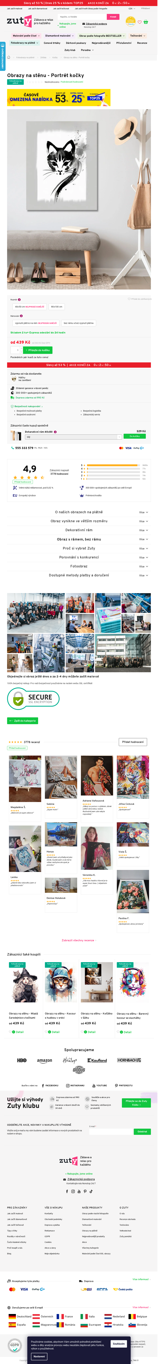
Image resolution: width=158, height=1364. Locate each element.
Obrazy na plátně (88, 1230)
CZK (130, 8)
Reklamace (49, 1230)
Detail (19, 1032)
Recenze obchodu (126, 1219)
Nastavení (38, 1356)
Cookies (47, 1242)
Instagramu (76, 1085)
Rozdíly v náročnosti (15, 1236)
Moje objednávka (51, 1253)
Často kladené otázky (15, 1242)
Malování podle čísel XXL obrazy (95, 1253)
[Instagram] (72, 1191)
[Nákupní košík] (146, 22)
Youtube (100, 1085)
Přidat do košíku (36, 350)
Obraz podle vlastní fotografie (94, 1213)
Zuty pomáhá (124, 1236)
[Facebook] (66, 1191)
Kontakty (48, 1213)
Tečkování (85, 1225)
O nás (121, 1213)
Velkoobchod (124, 1230)
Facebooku (50, 1085)
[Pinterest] (84, 1191)
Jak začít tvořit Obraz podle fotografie (90, 8)
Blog (8, 1253)
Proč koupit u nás (13, 1248)
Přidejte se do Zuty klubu (135, 1102)
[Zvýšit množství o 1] (20, 348)
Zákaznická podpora (95, 23)
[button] (132, 742)
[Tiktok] (90, 1191)
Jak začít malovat (13, 8)
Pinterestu (124, 1085)
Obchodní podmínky (52, 1219)
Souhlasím (118, 1343)
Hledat (112, 16)
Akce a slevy (49, 1248)
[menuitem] (25, 36)
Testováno (123, 1225)
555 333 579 (23, 448)
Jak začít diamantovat (36, 8)
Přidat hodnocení (21, 481)
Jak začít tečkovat (60, 8)
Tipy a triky (11, 1230)
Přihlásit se (141, 1132)
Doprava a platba (51, 1225)
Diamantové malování (90, 1219)
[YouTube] (78, 1191)
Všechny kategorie (89, 1248)
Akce (83, 1242)
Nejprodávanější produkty (92, 1236)
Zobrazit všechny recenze (76, 940)
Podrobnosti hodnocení (71, 82)
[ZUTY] (77, 1161)
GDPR (46, 1236)
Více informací (139, 1279)
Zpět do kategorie (24, 720)
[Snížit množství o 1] (20, 352)
